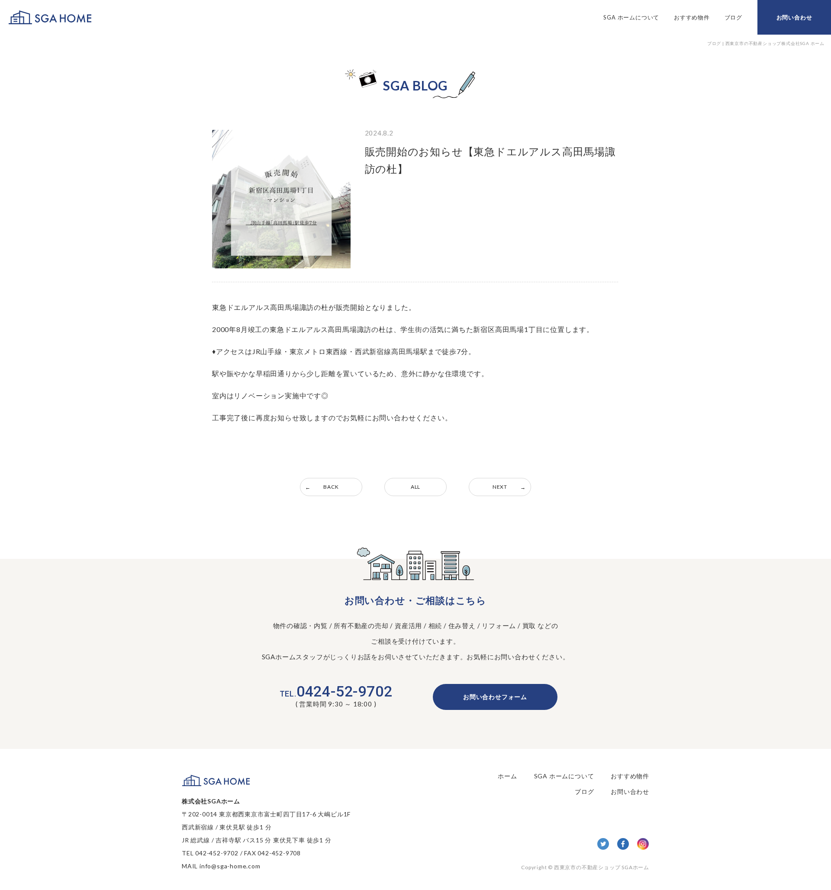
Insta (643, 844)
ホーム (507, 776)
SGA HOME (50, 17)
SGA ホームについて (631, 17)
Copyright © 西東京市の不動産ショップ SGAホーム (585, 867)
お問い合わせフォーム (495, 696)
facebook (623, 844)
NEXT (500, 487)
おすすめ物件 (692, 17)
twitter (603, 844)
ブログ (733, 17)
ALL (415, 487)
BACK (330, 487)
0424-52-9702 (336, 691)
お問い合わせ (794, 17)
